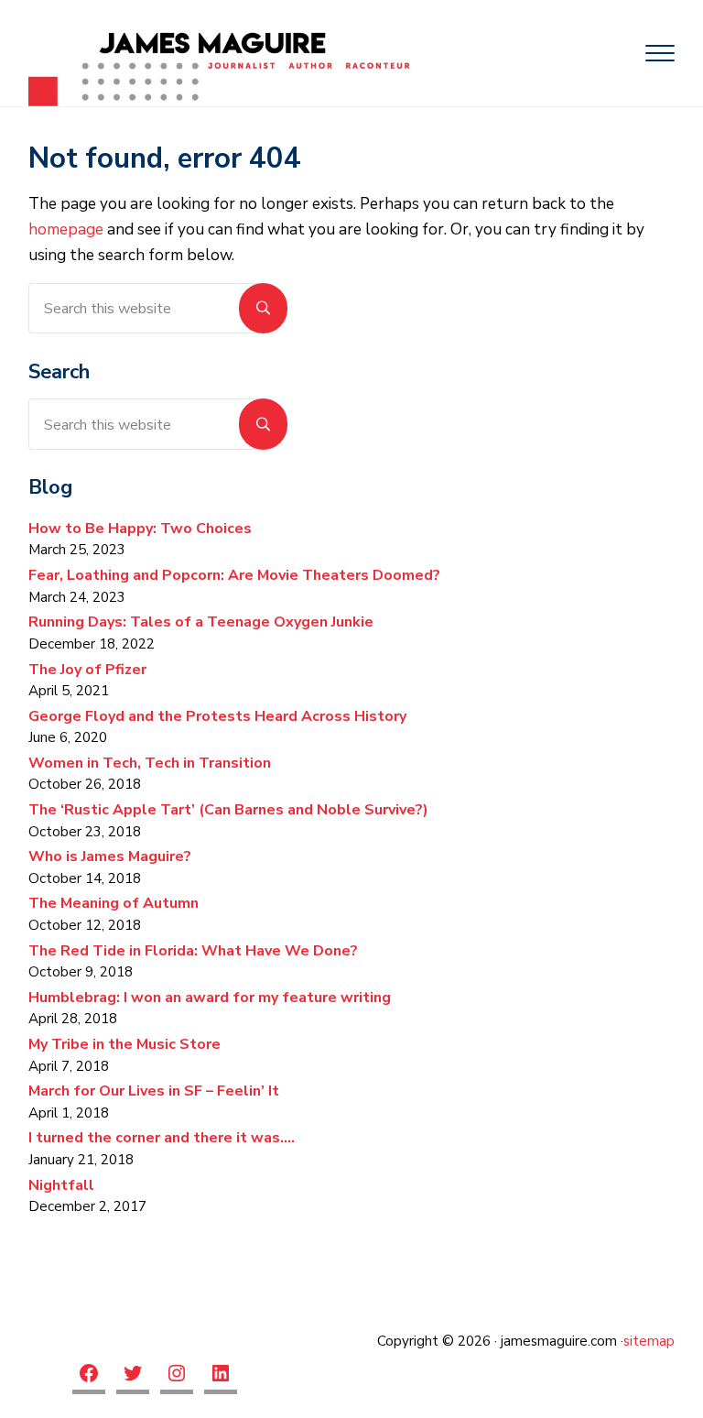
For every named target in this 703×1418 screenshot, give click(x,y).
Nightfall (63, 1185)
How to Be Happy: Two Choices (140, 528)
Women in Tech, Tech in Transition (149, 763)
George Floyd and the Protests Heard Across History (217, 716)
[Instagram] (176, 1375)
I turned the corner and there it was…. (161, 1138)
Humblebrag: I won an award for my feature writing (209, 997)
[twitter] (132, 1375)
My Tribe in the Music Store (124, 1044)
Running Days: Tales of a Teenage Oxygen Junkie (200, 622)
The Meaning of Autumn (113, 903)
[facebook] (88, 1375)
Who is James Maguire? (109, 856)
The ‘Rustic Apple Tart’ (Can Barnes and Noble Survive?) (228, 810)
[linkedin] (220, 1375)
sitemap (649, 1341)
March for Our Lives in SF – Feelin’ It (153, 1091)
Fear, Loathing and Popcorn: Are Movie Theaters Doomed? (234, 575)
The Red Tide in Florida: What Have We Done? (193, 951)
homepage (65, 229)
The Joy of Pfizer (87, 670)
